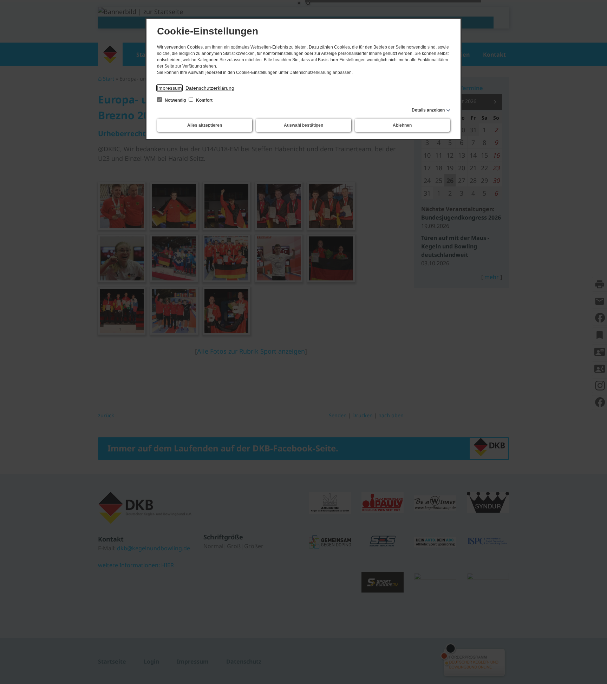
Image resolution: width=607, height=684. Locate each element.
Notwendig (175, 100)
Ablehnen (402, 125)
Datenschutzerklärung (209, 88)
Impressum (169, 88)
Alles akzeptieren (204, 125)
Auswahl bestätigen (303, 125)
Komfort (204, 100)
